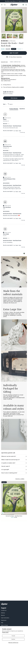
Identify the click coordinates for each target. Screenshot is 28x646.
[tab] (13, 109)
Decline (13, 639)
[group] (14, 92)
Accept (13, 635)
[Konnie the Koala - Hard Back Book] (14, 498)
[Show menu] (1, 4)
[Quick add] (2, 513)
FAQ (2, 622)
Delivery (3, 612)
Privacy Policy (5, 632)
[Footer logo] (4, 604)
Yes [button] (14, 130)
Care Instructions (5, 617)
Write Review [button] (14, 98)
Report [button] (16, 130)
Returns (3, 615)
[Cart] (26, 4)
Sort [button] (4, 104)
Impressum (3, 620)
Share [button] (20, 130)
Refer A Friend (4, 625)
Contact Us (3, 610)
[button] (14, 41)
